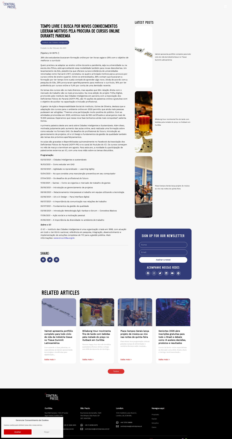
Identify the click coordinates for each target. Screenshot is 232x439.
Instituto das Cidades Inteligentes (55, 42)
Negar (46, 432)
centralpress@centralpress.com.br (97, 429)
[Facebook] (148, 273)
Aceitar (17, 432)
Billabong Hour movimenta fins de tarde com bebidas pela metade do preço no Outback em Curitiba (172, 122)
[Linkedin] (166, 273)
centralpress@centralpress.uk (131, 426)
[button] (43, 259)
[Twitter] (160, 273)
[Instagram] (154, 273)
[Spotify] (178, 273)
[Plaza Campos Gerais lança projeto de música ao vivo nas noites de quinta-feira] (143, 187)
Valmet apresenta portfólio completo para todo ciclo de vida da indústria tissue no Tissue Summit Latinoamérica (173, 57)
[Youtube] (172, 273)
